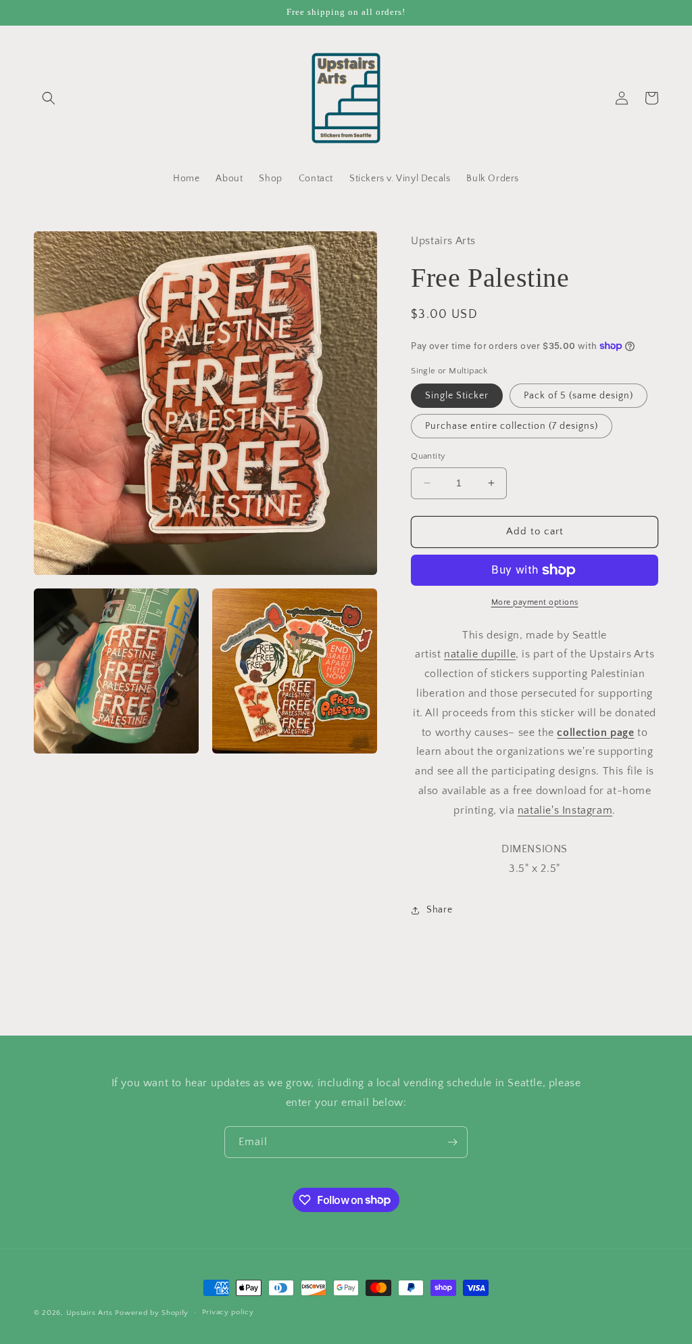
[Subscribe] (452, 1142)
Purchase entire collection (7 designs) (511, 426)
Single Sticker (457, 395)
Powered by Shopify (152, 1313)
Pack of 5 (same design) (578, 395)
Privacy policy (228, 1312)
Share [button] (439, 909)
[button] (49, 98)
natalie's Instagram (565, 810)
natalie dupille (480, 654)
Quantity (428, 456)
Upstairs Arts (89, 1313)
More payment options (534, 602)
